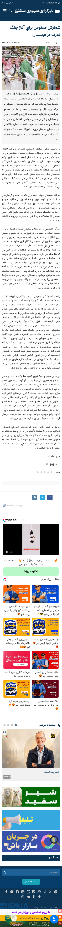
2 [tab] (12, 725)
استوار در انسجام (51, 772)
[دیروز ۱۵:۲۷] (31, 748)
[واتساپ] (22, 897)
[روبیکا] (44, 892)
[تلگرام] (55, 892)
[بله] (34, 892)
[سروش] (17, 892)
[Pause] (7, 552)
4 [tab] (4, 725)
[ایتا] (22, 892)
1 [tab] (16, 725)
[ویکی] (28, 897)
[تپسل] (4, 520)
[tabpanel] (31, 754)
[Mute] (11, 552)
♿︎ (54, 919)
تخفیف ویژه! (31, 571)
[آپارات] (39, 892)
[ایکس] (50, 892)
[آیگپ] (28, 892)
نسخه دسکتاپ (31, 882)
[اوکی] (34, 897)
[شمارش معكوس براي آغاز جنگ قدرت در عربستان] (31, 68)
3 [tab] (8, 725)
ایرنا (34, 11)
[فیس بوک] (6, 892)
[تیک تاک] (39, 897)
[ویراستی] (11, 892)
